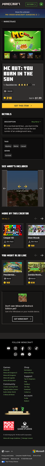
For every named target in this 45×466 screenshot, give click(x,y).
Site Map (26, 387)
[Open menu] (41, 4)
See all (5, 219)
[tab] (7, 55)
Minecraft (6, 370)
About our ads (15, 458)
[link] (8, 348)
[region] (22, 188)
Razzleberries (11, 84)
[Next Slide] (42, 218)
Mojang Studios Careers (10, 389)
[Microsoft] (38, 451)
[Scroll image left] (4, 188)
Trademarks (5, 458)
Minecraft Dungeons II (10, 373)
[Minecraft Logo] (11, 4)
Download (27, 389)
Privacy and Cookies (8, 455)
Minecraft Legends (9, 378)
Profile (26, 398)
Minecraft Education (9, 380)
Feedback (27, 384)
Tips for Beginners (29, 379)
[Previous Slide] (36, 218)
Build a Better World (9, 392)
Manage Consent (27, 438)
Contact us (27, 392)
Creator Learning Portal (10, 387)
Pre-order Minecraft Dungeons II (21, 15)
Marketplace (10, 21)
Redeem (26, 401)
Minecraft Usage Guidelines (11, 438)
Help (25, 382)
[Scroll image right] (40, 188)
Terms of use (37, 455)
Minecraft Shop (28, 373)
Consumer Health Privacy (23, 455)
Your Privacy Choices (11, 461)
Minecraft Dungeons (9, 375)
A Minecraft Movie (9, 395)
